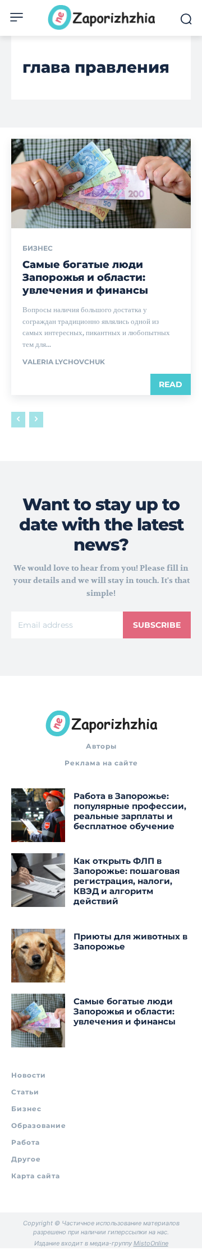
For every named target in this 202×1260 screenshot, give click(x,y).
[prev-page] (18, 419)
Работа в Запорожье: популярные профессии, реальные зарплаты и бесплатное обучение (130, 811)
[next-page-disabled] (36, 419)
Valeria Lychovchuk (63, 362)
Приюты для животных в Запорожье (130, 941)
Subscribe (157, 625)
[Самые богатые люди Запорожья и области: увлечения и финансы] (101, 183)
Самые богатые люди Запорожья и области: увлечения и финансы (85, 277)
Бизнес (37, 248)
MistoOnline (151, 1243)
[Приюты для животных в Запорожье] (38, 955)
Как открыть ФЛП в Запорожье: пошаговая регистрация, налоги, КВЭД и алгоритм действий (127, 880)
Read (170, 384)
